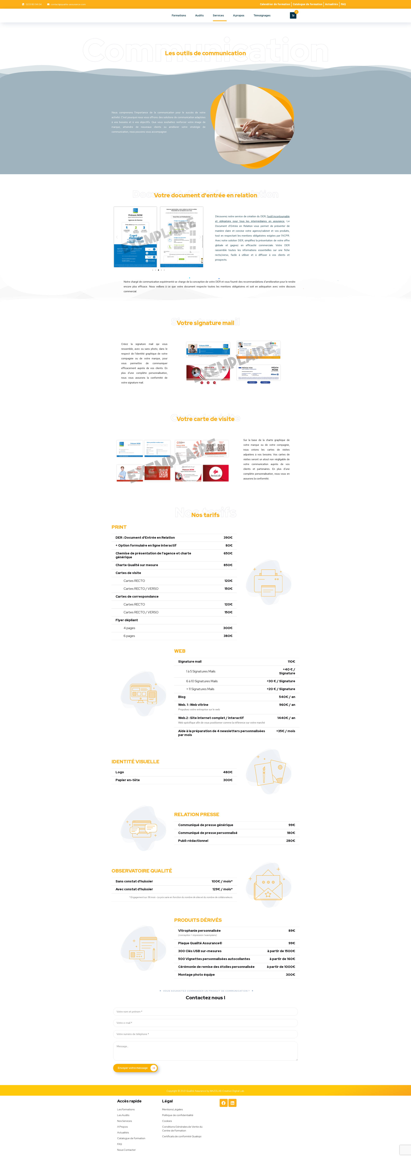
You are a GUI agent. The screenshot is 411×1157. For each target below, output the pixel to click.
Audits (199, 15)
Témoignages (262, 15)
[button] (117, 237)
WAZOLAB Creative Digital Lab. (227, 1091)
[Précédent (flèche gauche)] (5, 578)
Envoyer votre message (133, 1068)
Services (218, 15)
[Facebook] (224, 1103)
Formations (179, 15)
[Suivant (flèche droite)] (405, 578)
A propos (238, 15)
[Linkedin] (232, 1103)
